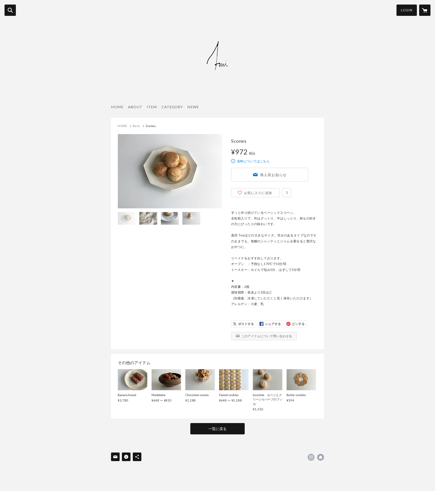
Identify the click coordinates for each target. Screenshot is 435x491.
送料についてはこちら (253, 161)
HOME (117, 107)
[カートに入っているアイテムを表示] (424, 10)
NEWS (193, 107)
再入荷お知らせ (273, 175)
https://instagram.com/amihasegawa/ (311, 457)
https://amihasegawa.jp (320, 457)
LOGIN (406, 10)
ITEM (152, 107)
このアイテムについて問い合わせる (266, 336)
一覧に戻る (217, 428)
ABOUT (135, 107)
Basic (136, 126)
